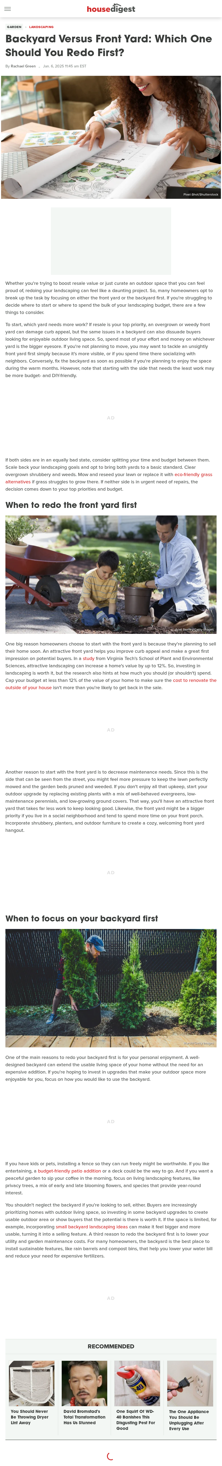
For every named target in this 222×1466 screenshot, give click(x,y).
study (88, 658)
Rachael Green (23, 66)
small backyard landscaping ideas (92, 1226)
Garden (14, 27)
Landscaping (41, 27)
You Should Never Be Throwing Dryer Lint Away (29, 1417)
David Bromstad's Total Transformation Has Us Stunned (84, 1417)
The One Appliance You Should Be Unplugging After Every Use (189, 1420)
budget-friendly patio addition (69, 1170)
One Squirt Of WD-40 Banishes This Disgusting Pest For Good (135, 1420)
